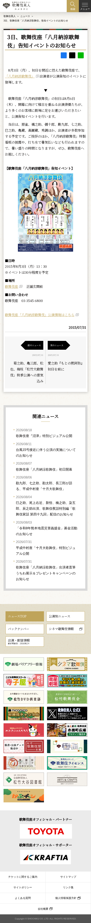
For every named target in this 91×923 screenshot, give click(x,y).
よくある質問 (23, 898)
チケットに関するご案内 (22, 876)
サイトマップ (68, 876)
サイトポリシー (22, 887)
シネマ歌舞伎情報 (61, 629)
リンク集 (68, 887)
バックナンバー (18, 629)
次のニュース (56, 345)
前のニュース (34, 345)
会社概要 (43, 908)
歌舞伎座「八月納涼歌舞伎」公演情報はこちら (39, 314)
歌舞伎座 (11, 286)
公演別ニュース (59, 616)
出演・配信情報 (19, 641)
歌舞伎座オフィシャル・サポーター (45, 844)
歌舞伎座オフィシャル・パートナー (45, 819)
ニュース (25, 16)
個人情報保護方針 (65, 898)
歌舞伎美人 (10, 16)
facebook (64, 55)
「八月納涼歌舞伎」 (20, 76)
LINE (81, 55)
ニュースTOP (17, 616)
